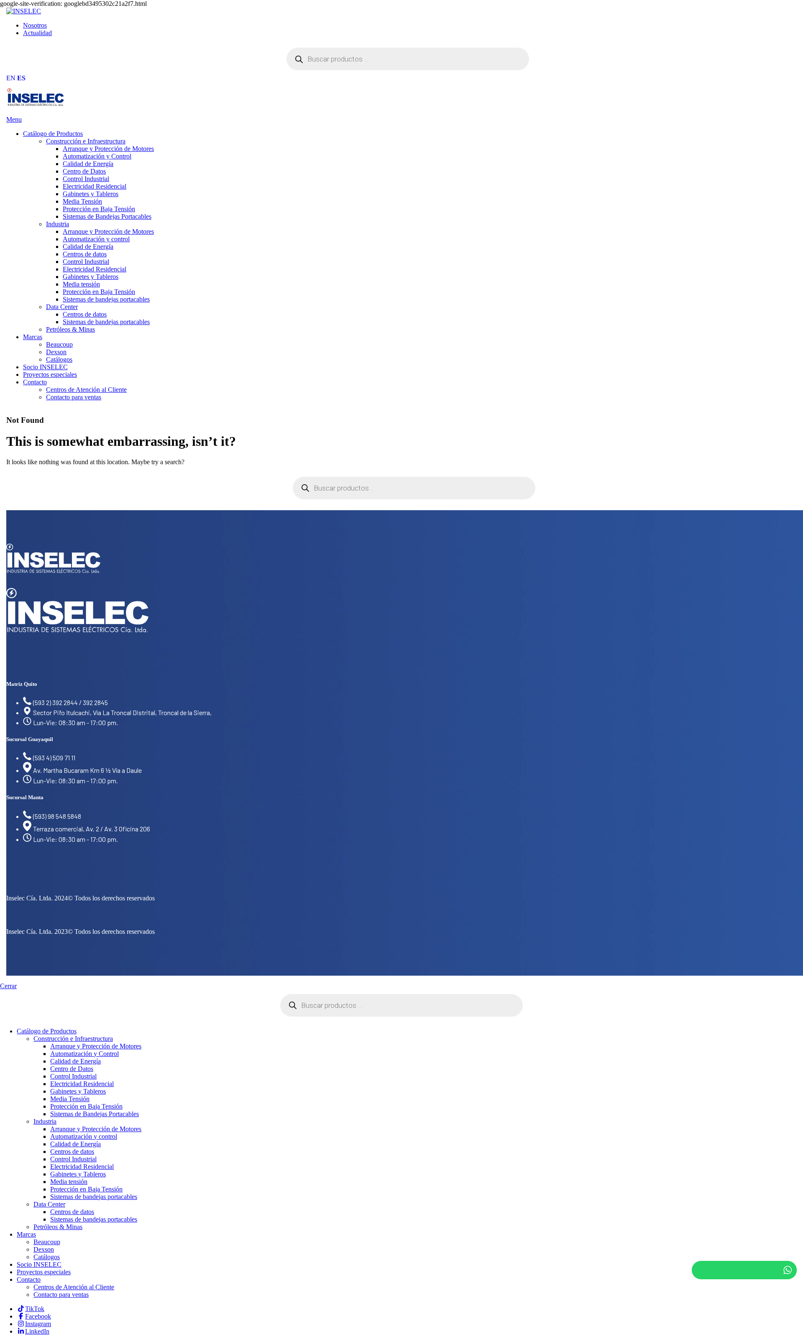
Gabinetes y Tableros (90, 193)
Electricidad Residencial (94, 186)
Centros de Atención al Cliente (86, 389)
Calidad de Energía (88, 163)
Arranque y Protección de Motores (108, 148)
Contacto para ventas (73, 397)
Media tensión (81, 284)
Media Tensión (82, 201)
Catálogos (59, 359)
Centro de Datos (84, 171)
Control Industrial (86, 178)
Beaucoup (59, 344)
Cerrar (8, 985)
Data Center (62, 306)
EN (10, 78)
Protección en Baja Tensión (99, 208)
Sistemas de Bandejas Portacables (107, 216)
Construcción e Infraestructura (85, 141)
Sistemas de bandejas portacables (106, 299)
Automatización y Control (97, 156)
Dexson (56, 351)
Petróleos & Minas (70, 329)
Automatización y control (96, 239)
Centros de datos (85, 254)
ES (21, 78)
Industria (57, 224)
